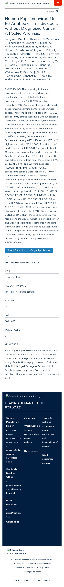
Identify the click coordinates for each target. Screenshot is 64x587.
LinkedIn (17, 580)
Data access (31, 451)
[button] (58, 3)
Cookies (45, 430)
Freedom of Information (25, 568)
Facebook (46, 580)
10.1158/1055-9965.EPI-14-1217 (22, 262)
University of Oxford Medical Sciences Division (32, 563)
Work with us (32, 425)
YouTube (36, 580)
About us (29, 417)
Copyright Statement (32, 572)
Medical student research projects (31, 438)
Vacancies (28, 430)
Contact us (12, 521)
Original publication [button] (40, 250)
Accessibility (48, 426)
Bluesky (27, 580)
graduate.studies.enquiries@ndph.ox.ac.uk (13, 489)
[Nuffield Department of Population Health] (27, 2)
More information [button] (16, 250)
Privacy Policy (43, 568)
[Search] (57, 11)
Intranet (46, 463)
